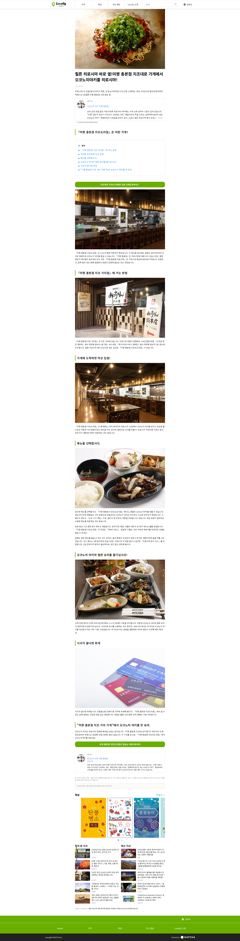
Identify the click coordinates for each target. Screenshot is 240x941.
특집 (120, 928)
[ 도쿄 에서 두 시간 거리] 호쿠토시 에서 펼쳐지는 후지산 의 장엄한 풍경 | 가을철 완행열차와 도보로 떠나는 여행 (151, 865)
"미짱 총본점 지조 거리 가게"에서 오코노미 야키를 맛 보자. (106, 169)
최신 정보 (150, 928)
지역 (90, 928)
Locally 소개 (180, 928)
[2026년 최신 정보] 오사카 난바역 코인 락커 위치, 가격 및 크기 (105, 850)
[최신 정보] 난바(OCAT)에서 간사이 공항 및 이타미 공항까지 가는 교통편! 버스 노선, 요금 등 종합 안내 (105, 897)
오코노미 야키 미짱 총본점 (98, 106)
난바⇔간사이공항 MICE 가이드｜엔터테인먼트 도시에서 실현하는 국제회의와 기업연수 (151, 886)
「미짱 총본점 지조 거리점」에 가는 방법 (98, 150)
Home (60, 928)
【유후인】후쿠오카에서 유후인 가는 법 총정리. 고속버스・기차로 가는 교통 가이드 (105, 886)
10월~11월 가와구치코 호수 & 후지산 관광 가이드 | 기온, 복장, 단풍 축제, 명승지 (105, 863)
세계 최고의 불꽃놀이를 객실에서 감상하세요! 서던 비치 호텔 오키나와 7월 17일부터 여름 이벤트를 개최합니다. (151, 876)
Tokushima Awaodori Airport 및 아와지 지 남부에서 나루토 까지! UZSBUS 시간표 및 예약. (151, 897)
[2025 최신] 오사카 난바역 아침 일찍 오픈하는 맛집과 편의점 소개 (105, 873)
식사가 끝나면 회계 (88, 165)
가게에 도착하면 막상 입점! (92, 154)
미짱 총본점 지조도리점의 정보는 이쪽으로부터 (120, 744)
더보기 (159, 795)
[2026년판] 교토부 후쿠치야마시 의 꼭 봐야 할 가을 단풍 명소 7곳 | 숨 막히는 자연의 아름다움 (151, 852)
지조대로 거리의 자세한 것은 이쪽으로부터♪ (120, 184)
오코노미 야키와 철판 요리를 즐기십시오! (98, 161)
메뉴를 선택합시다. (88, 157)
